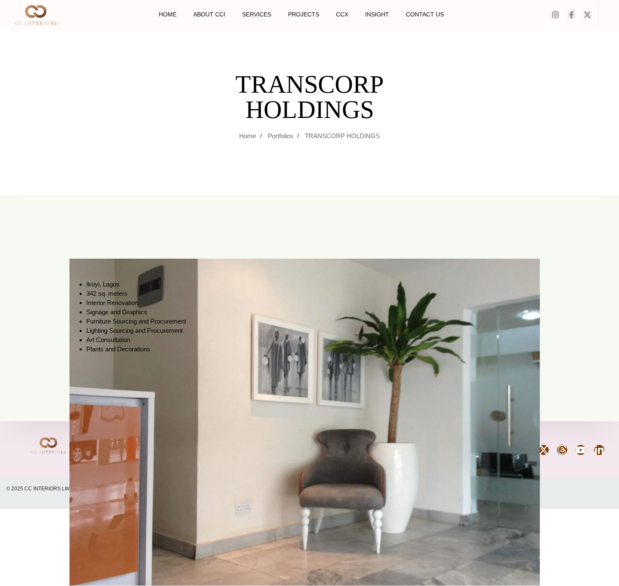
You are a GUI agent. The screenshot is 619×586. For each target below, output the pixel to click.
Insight (377, 14)
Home (167, 14)
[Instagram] (555, 15)
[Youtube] (581, 450)
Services (256, 14)
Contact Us (425, 14)
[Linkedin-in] (599, 450)
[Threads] (562, 450)
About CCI (209, 14)
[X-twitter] (587, 15)
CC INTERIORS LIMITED (53, 489)
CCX (342, 14)
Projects (303, 14)
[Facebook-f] (571, 15)
